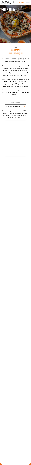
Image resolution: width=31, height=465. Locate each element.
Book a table (16, 50)
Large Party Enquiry (15, 53)
